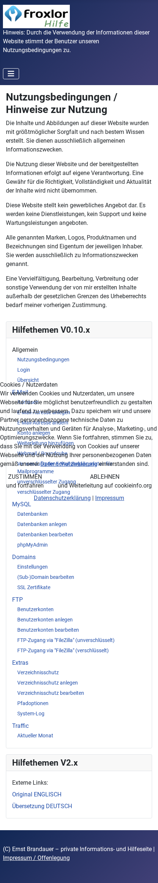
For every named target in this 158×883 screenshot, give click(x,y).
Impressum (109, 498)
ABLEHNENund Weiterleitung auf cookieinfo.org (105, 481)
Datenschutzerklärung (68, 463)
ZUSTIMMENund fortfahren (25, 481)
